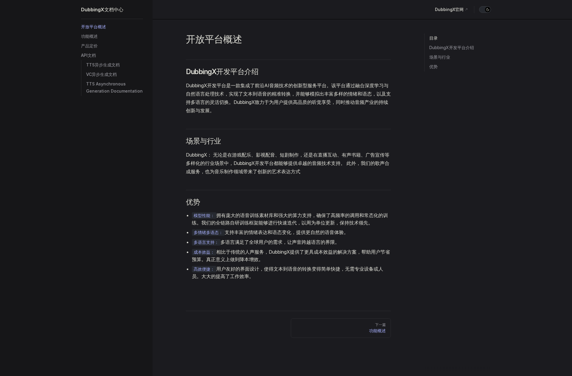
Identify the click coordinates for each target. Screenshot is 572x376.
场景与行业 (439, 57)
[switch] (485, 9)
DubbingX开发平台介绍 (451, 47)
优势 (433, 66)
